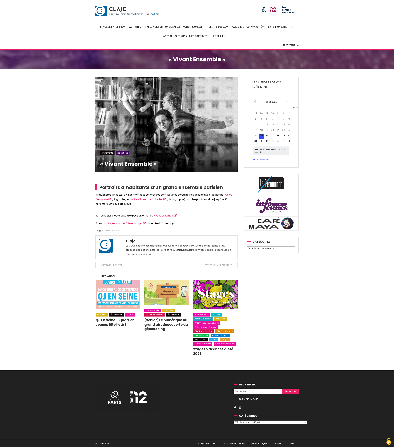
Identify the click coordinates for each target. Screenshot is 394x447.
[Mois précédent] (255, 101)
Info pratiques (198, 35)
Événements (107, 153)
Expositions (122, 153)
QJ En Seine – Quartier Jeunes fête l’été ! (115, 322)
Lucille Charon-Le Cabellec (146, 199)
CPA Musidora (201, 335)
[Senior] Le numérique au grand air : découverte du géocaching (166, 324)
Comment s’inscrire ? (112, 264)
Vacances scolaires (224, 343)
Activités (135, 26)
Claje (102, 158)
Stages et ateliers (111, 26)
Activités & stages (203, 318)
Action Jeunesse (193, 26)
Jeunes (130, 314)
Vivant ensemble (112, 230)
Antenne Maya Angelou (206, 327)
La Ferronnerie (277, 26)
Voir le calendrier (261, 159)
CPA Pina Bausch (220, 335)
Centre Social (217, 26)
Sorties (214, 339)
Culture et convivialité (247, 26)
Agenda (167, 35)
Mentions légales (260, 443)
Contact (291, 443)
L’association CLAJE (208, 443)
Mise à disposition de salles (164, 26)
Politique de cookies (234, 443)
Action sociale (152, 310)
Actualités (102, 314)
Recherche (289, 44)
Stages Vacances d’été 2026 (213, 351)
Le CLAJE (218, 35)
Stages (224, 339)
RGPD (278, 443)
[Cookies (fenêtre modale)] (388, 442)
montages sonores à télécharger (123, 223)
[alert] (271, 150)
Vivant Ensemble (163, 215)
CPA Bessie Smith (225, 331)
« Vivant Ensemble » (128, 164)
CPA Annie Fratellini (154, 314)
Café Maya (180, 35)
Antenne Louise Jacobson (218, 264)
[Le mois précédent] (287, 101)
